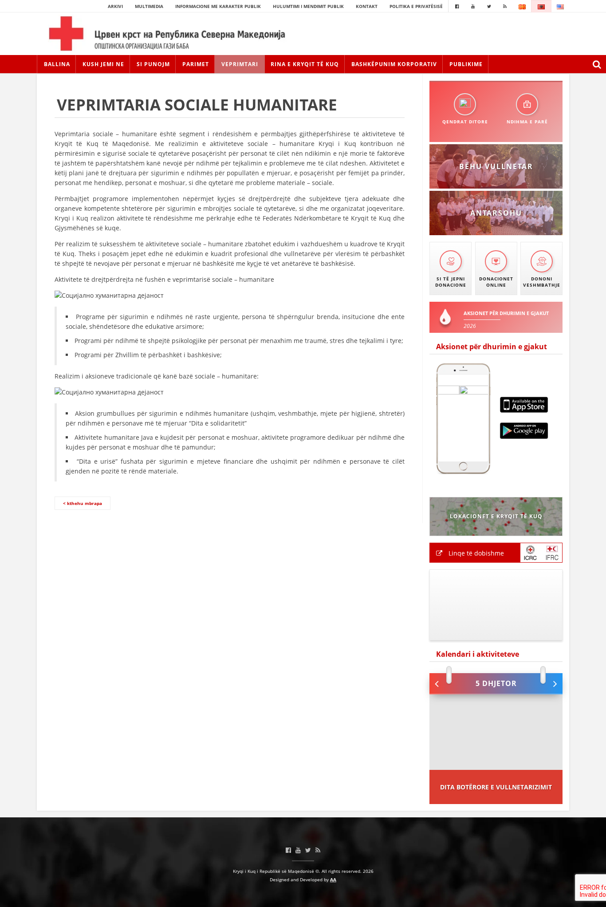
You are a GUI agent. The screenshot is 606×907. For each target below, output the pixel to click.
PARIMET (195, 64)
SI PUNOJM (153, 64)
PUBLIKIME (466, 64)
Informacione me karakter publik (218, 6)
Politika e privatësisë (416, 6)
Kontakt (367, 6)
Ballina (57, 64)
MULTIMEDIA (149, 6)
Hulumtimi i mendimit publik (308, 6)
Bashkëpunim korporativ (394, 64)
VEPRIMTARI (239, 64)
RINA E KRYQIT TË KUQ (305, 64)
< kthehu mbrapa (82, 503)
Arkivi (115, 6)
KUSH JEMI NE (103, 64)
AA (333, 879)
